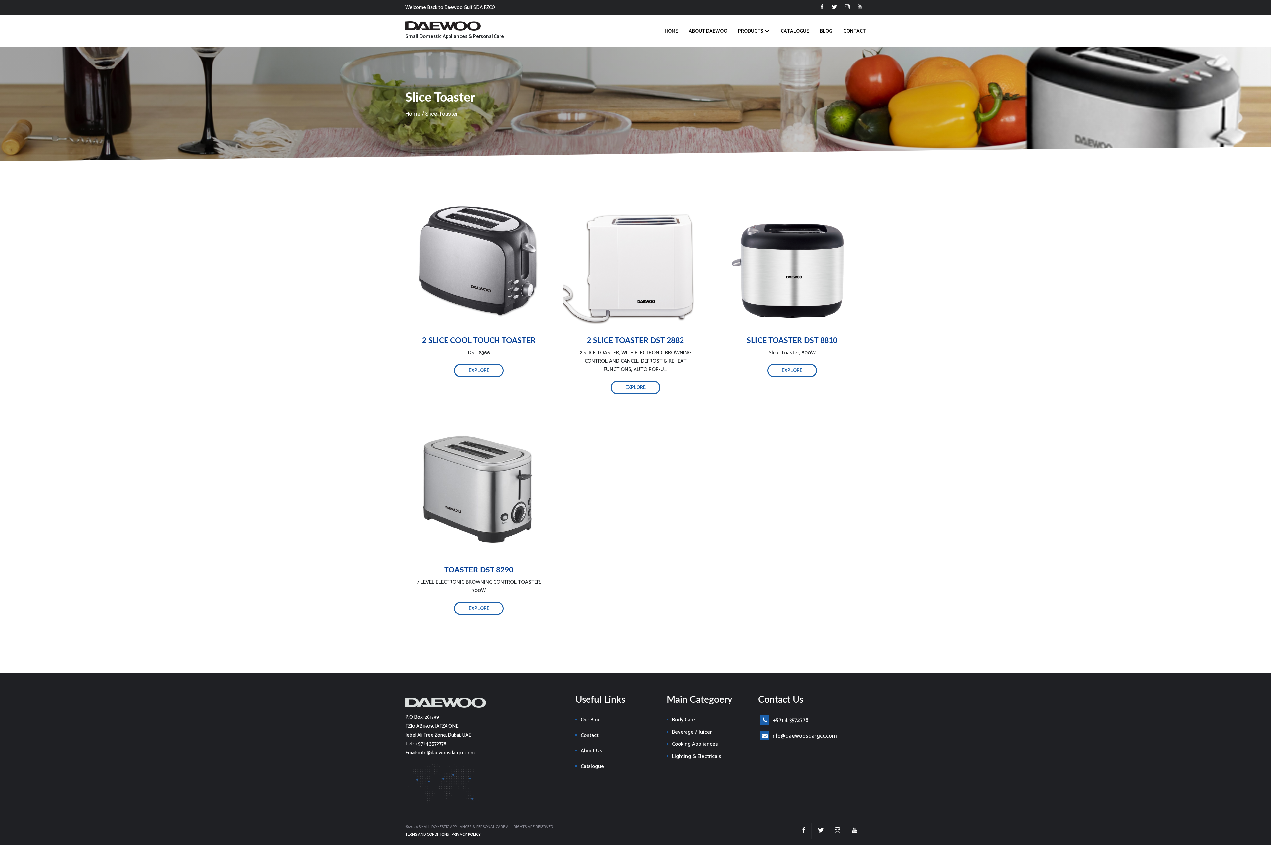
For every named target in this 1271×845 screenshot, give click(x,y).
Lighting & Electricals (696, 756)
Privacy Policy (466, 834)
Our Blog (591, 719)
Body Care (683, 719)
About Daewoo (708, 31)
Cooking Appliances (695, 744)
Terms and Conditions (427, 834)
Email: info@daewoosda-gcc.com (440, 753)
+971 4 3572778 (789, 720)
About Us (591, 750)
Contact (854, 31)
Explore (479, 370)
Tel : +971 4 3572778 (425, 744)
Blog (826, 31)
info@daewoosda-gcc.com (804, 735)
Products (750, 31)
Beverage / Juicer (692, 732)
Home (671, 31)
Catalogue (795, 31)
